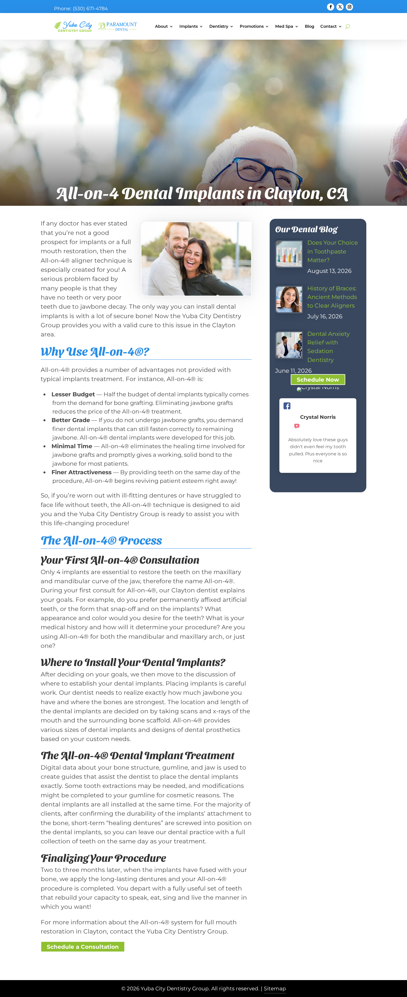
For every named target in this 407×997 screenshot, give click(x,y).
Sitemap (275, 988)
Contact (328, 26)
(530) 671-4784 (90, 8)
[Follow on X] (340, 7)
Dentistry (218, 26)
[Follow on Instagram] (349, 7)
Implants (188, 26)
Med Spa (284, 26)
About (161, 26)
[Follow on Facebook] (330, 7)
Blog (309, 26)
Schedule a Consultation (83, 946)
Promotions (252, 26)
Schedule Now (318, 379)
